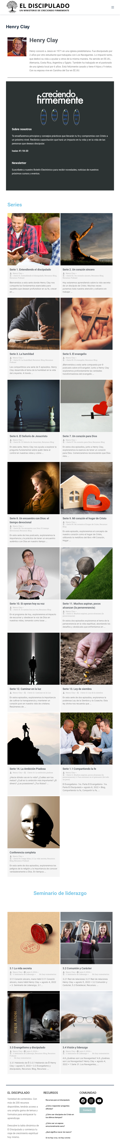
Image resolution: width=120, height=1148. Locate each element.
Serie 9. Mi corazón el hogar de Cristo (84, 518)
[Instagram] (91, 1100)
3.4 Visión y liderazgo (75, 1047)
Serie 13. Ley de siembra (77, 688)
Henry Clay (17, 273)
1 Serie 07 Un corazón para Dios (79, 442)
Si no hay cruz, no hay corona (58, 1138)
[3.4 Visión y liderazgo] (86, 1017)
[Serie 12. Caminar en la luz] (33, 659)
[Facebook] (83, 1100)
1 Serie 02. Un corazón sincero (78, 275)
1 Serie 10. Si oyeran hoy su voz (25, 609)
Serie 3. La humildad (22, 353)
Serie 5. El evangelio (74, 353)
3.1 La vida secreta (39, 858)
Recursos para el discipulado (58, 1100)
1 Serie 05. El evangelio (75, 360)
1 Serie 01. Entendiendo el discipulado (28, 275)
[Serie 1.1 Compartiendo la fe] (86, 739)
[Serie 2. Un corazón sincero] (86, 239)
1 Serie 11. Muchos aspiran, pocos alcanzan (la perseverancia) (83, 614)
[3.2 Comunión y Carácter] (86, 938)
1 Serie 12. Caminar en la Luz (39, 692)
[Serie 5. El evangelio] (86, 324)
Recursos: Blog (50, 275)
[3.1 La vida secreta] (33, 938)
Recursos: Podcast (17, 278)
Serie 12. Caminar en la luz (25, 688)
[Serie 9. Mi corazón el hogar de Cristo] (86, 488)
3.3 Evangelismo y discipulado (27, 1047)
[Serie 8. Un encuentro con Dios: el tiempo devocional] (33, 488)
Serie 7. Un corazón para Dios (80, 436)
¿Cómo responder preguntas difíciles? (57, 1107)
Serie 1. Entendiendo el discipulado (30, 269)
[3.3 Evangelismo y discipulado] (33, 1017)
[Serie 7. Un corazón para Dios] (86, 406)
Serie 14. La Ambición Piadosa (28, 768)
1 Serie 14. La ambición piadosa (40, 772)
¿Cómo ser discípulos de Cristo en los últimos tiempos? (60, 1115)
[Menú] (112, 7)
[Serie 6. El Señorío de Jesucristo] (33, 406)
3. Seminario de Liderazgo (23, 974)
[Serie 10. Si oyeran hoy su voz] (33, 573)
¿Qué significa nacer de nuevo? (59, 1132)
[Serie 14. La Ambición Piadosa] (33, 739)
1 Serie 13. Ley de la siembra (91, 692)
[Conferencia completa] (33, 822)
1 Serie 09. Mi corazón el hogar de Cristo (82, 524)
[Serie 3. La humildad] (33, 324)
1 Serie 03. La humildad (22, 360)
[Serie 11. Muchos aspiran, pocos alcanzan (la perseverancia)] (86, 573)
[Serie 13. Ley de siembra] (86, 659)
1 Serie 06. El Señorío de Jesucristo (27, 442)
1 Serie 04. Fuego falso (22, 858)
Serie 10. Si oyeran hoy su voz (27, 603)
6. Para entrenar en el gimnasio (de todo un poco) (86, 778)
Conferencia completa (23, 852)
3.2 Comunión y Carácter (77, 968)
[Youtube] (99, 1100)
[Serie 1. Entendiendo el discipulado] (33, 239)
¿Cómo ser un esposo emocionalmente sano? (55, 1124)
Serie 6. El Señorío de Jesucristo (28, 436)
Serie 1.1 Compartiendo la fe (79, 768)
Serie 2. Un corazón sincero (79, 269)
